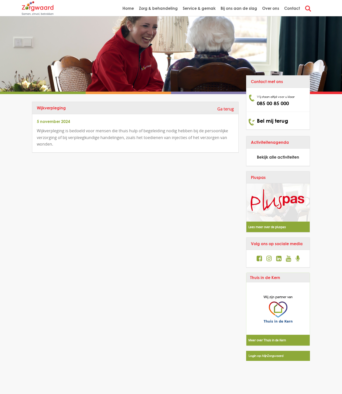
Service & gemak (199, 8)
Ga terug (225, 109)
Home (128, 8)
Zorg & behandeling (158, 8)
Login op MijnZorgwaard (266, 356)
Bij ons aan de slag (239, 8)
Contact (292, 8)
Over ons (270, 8)
